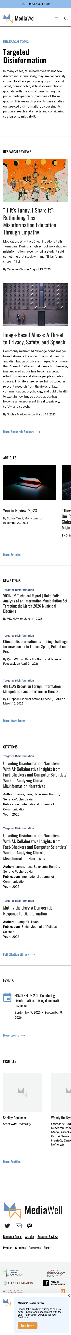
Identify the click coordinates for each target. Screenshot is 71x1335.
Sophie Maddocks (19, 414)
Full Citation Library (16, 954)
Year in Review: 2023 (20, 510)
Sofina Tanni (15, 518)
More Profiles (12, 1161)
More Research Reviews (18, 431)
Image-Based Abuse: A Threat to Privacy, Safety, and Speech (34, 338)
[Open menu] (56, 18)
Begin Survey (27, 1325)
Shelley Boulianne (15, 1118)
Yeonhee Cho (16, 269)
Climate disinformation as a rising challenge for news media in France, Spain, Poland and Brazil (35, 646)
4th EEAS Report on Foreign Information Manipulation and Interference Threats (32, 688)
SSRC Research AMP (35, 4)
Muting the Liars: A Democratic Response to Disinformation (27, 910)
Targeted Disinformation (18, 589)
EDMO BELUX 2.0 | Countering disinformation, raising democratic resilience (37, 1000)
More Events (11, 1035)
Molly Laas (31, 518)
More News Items (14, 720)
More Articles (12, 554)
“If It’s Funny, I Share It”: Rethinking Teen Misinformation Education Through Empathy (29, 221)
